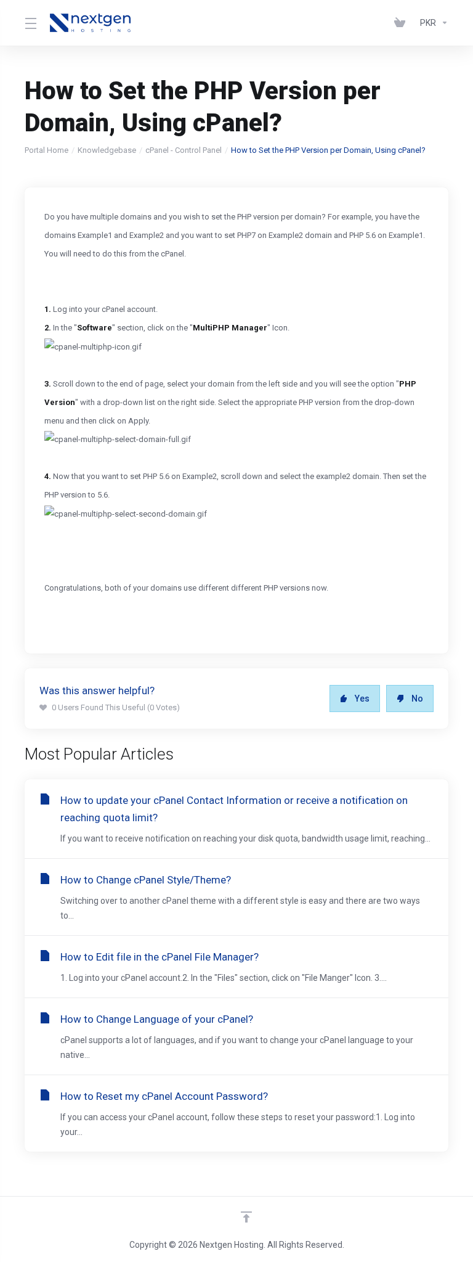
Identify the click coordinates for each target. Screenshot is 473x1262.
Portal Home (46, 150)
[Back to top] (246, 1217)
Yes (362, 698)
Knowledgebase (107, 150)
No (417, 698)
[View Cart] (402, 23)
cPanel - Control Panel (183, 150)
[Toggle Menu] (30, 22)
